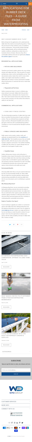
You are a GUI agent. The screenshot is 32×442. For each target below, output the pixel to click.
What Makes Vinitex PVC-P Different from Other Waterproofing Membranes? (16, 298)
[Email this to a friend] (21, 224)
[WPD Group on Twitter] (22, 422)
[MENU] (1, 3)
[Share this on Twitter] (10, 224)
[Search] (26, 3)
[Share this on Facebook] (13, 224)
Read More (6, 267)
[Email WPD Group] (9, 422)
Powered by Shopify (20, 436)
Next (28, 29)
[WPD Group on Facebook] (12, 422)
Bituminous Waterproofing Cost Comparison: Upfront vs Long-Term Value (16, 257)
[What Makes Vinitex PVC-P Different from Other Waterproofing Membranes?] (16, 284)
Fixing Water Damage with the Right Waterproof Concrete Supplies (14, 335)
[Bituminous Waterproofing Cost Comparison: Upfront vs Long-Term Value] (16, 245)
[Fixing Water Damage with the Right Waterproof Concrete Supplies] (16, 323)
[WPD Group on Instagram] (15, 422)
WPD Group (13, 436)
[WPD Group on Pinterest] (20, 422)
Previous (24, 29)
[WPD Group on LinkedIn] (17, 422)
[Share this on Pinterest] (17, 224)
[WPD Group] (16, 3)
